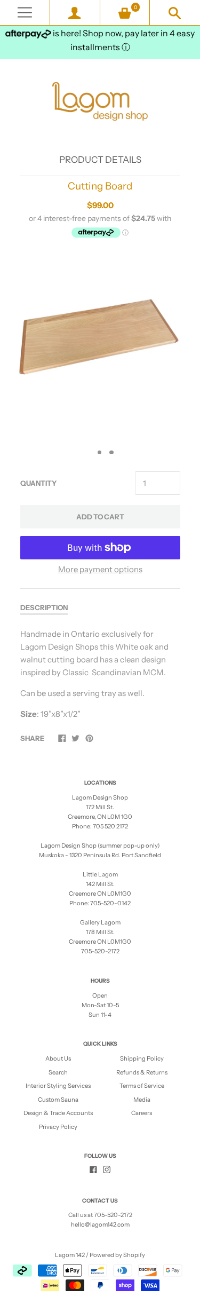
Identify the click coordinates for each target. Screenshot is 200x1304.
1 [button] (87, 453)
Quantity (38, 483)
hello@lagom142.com (100, 1224)
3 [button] (111, 453)
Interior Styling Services (58, 1085)
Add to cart (100, 516)
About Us (58, 1058)
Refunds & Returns (141, 1072)
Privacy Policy (58, 1127)
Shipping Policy (142, 1058)
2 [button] (100, 453)
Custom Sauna (58, 1099)
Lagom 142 (70, 1255)
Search (58, 1072)
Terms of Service (141, 1085)
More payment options (100, 569)
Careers (141, 1113)
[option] (100, 345)
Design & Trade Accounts (58, 1113)
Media (141, 1099)
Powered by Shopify (117, 1255)
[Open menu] (25, 12)
